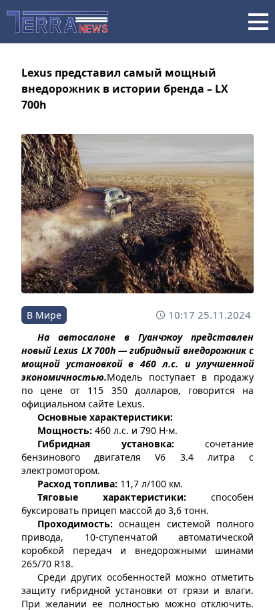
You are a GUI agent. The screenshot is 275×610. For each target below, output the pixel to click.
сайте (101, 403)
